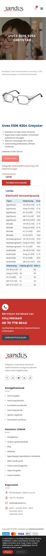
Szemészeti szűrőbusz (16, 419)
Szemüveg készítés (15, 400)
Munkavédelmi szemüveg (26, 71)
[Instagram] (13, 378)
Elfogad (8, 552)
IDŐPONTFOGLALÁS (15, 337)
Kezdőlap (5, 71)
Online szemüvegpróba (17, 466)
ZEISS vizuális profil (15, 461)
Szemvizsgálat (13, 396)
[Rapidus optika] (13, 8)
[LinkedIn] (24, 378)
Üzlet (13, 71)
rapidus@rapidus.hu (17, 503)
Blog (9, 446)
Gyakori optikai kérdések (17, 442)
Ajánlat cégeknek (14, 415)
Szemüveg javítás (15, 410)
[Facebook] (7, 378)
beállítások (26, 545)
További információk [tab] (16, 182)
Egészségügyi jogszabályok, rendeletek (23, 456)
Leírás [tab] (9, 176)
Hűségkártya (12, 437)
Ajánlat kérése (10, 158)
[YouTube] (18, 378)
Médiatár (11, 451)
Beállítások (21, 552)
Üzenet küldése (13, 475)
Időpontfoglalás (14, 470)
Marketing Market (36, 529)
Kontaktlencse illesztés (17, 405)
